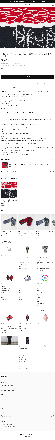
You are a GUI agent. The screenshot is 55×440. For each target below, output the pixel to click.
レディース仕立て (5, 260)
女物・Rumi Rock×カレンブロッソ (9, 326)
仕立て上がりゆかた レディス (43, 266)
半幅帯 (2, 292)
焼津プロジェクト (23, 364)
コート (20, 330)
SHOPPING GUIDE (40, 83)
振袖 (20, 266)
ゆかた (38, 255)
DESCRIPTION (14, 83)
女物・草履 (3, 330)
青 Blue (38, 301)
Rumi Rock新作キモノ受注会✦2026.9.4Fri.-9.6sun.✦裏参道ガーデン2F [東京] (27, 1)
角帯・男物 (3, 297)
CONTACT (3, 408)
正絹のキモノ (22, 260)
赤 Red (38, 295)
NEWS (2, 402)
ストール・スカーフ (23, 328)
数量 (2, 68)
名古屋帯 (3, 286)
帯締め (20, 292)
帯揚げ (20, 290)
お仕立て (3, 255)
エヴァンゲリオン (23, 268)
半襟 (20, 288)
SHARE (10, 171)
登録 (52, 416)
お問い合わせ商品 (41, 346)
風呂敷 (20, 299)
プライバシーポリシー (8, 424)
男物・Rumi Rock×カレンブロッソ (9, 328)
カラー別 (39, 283)
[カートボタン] (53, 4)
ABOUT (3, 400)
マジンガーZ (22, 357)
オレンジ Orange (41, 292)
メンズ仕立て (4, 257)
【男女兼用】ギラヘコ (6, 288)
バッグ (20, 295)
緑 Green (39, 288)
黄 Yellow (39, 290)
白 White (39, 306)
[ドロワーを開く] (2, 4)
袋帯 (2, 295)
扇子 (20, 297)
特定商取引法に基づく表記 (9, 426)
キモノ (21, 255)
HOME (2, 398)
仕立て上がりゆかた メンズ (43, 268)
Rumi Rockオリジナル (24, 368)
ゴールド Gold (40, 310)
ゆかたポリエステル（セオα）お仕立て (45, 263)
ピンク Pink (39, 297)
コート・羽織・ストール (25, 323)
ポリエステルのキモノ (24, 262)
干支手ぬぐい (22, 350)
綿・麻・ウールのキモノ (24, 257)
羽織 (20, 326)
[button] (53, 160)
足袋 (20, 286)
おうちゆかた (40, 270)
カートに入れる (27, 76)
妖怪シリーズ (22, 361)
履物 (2, 323)
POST (4, 171)
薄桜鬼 (20, 353)
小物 (20, 283)
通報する (52, 171)
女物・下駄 (3, 332)
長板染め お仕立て (41, 260)
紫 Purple (39, 299)
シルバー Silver (40, 308)
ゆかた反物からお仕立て (42, 257)
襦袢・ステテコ (41, 323)
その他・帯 (3, 299)
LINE (15, 171)
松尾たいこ (21, 366)
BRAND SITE (4, 406)
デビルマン (21, 355)
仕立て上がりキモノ (23, 264)
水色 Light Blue (40, 303)
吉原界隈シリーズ (23, 359)
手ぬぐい (21, 346)
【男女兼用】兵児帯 (5, 290)
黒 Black (39, 286)
